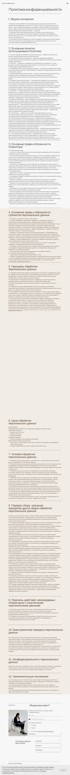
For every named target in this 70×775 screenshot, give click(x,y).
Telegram (38, 745)
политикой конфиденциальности (46, 731)
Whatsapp (38, 741)
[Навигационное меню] (67, 3)
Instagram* (39, 750)
